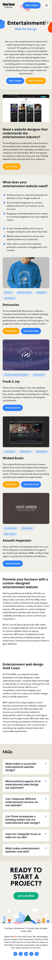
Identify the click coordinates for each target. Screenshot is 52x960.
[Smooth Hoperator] (26, 508)
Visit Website (11, 331)
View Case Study (31, 331)
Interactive (26, 452)
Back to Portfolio (35, 80)
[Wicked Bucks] (26, 431)
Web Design (10, 534)
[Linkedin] (37, 954)
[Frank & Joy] (26, 355)
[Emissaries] (26, 272)
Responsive (39, 375)
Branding (41, 292)
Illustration (10, 528)
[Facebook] (21, 954)
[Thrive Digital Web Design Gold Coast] (9, 5)
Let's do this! (26, 896)
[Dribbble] (26, 954)
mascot (8, 292)
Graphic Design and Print (16, 375)
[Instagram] (15, 954)
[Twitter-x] (31, 954)
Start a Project (31, 5)
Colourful (10, 298)
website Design (24, 292)
